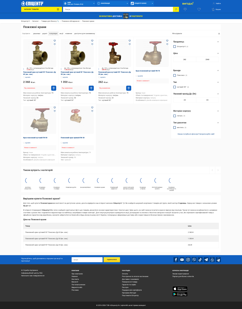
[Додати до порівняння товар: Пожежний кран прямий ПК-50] (92, 111)
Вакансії (75, 282)
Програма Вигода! (129, 293)
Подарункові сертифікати (132, 290)
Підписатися (112, 259)
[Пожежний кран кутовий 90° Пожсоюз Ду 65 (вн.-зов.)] (39, 53)
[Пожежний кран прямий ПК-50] (77, 120)
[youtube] (182, 259)
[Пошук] (176, 9)
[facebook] (175, 259)
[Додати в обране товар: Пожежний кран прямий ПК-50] (92, 107)
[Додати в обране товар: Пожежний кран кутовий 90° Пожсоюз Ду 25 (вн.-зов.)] (129, 40)
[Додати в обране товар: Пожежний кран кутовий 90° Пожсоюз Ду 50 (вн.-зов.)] (92, 40)
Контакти (75, 279)
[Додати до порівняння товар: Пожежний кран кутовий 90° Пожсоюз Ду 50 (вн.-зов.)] (92, 44)
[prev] (212, 170)
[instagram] (188, 259)
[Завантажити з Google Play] (180, 294)
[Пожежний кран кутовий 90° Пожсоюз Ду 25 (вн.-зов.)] (114, 53)
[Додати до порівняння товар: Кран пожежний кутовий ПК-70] (167, 44)
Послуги (125, 287)
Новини (75, 276)
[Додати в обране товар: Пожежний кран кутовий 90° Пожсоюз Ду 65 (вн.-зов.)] (54, 40)
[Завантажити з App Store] (180, 288)
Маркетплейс (77, 287)
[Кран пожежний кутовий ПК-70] (152, 53)
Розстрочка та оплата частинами (135, 276)
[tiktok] (200, 259)
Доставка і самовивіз (130, 279)
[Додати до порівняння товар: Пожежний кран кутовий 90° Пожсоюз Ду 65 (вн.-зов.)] (54, 44)
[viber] (194, 259)
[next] (218, 170)
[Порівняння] (185, 9)
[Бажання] (199, 9)
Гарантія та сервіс (129, 285)
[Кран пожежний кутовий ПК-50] (39, 120)
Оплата (125, 274)
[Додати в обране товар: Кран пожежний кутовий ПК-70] (167, 40)
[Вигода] (188, 3)
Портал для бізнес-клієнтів (183, 276)
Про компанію (77, 274)
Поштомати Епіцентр (130, 295)
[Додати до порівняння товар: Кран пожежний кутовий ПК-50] (54, 111)
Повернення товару (129, 282)
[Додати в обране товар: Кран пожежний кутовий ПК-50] (54, 107)
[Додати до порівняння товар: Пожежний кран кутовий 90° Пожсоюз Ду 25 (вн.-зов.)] (129, 44)
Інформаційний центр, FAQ (31, 273)
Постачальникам (78, 285)
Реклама (75, 290)
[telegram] (206, 259)
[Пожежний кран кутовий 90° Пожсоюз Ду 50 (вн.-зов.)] (77, 53)
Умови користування (180, 274)
